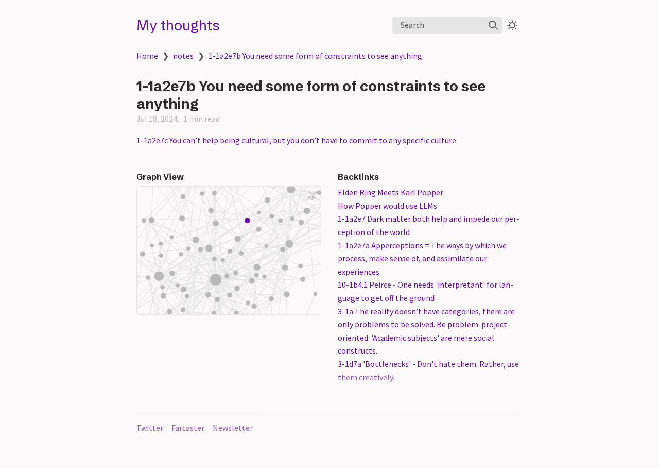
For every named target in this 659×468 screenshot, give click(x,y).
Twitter (149, 428)
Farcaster (187, 428)
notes (183, 56)
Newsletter (233, 428)
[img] (493, 25)
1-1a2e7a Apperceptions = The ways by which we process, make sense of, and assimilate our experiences (422, 258)
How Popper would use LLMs (387, 205)
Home (147, 56)
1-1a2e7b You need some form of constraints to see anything (315, 56)
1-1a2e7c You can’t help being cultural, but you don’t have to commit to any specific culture (296, 140)
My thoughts (178, 25)
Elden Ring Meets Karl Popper (390, 192)
